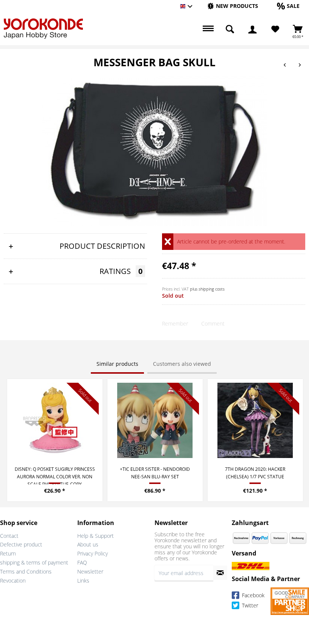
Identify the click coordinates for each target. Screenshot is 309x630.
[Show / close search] (230, 29)
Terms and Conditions (26, 571)
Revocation (13, 580)
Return (8, 553)
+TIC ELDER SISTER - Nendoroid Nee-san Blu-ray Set (155, 473)
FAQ (82, 562)
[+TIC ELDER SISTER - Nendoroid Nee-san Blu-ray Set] (155, 420)
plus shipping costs (207, 289)
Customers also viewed (182, 363)
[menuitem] (233, 6)
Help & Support (95, 535)
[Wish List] (275, 29)
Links (83, 580)
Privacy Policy (92, 553)
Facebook (252, 595)
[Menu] (207, 29)
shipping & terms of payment (34, 562)
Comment (213, 323)
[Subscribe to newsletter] (220, 572)
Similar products (117, 363)
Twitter (249, 605)
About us (87, 544)
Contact (9, 535)
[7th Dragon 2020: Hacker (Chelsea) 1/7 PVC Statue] (255, 420)
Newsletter (90, 571)
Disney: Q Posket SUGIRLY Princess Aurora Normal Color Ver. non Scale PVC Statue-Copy (55, 475)
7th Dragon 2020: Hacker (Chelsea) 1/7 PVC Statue (255, 473)
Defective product (21, 544)
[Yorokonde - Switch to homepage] (43, 28)
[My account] (252, 29)
